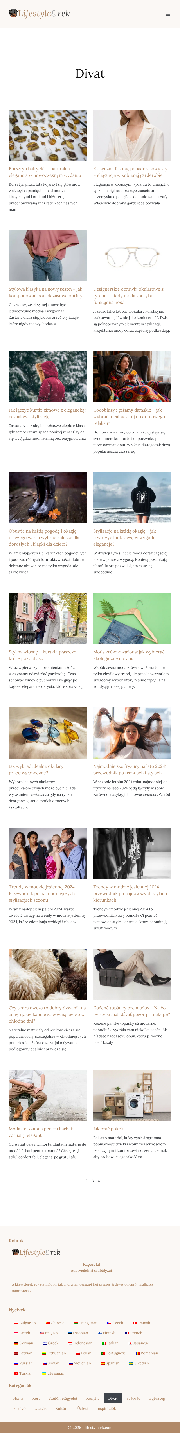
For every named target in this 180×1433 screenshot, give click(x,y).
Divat (113, 1398)
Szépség (133, 1398)
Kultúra (61, 1408)
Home (18, 1398)
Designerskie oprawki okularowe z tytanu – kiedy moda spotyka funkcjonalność (128, 295)
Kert (36, 1398)
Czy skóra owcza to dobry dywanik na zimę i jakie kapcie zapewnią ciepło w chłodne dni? (47, 1014)
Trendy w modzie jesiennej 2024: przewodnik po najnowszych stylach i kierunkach (131, 893)
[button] (167, 14)
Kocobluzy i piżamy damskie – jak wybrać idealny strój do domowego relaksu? (129, 416)
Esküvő (19, 1408)
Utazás (40, 1408)
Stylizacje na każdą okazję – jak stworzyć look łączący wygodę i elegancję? (125, 537)
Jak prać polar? (108, 1128)
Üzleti (82, 1408)
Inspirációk (106, 1408)
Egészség (157, 1398)
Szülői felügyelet (63, 1398)
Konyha (92, 1398)
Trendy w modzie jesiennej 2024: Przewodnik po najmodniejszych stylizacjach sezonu (42, 893)
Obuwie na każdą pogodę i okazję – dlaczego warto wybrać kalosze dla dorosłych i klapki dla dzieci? (44, 537)
